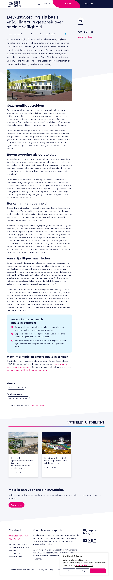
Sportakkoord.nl (37, 405)
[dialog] (84, 564)
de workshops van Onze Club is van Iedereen (27, 370)
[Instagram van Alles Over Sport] (85, 540)
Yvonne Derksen (85, 37)
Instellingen (69, 571)
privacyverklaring (82, 565)
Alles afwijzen (82, 571)
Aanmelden (16, 505)
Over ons (89, 4)
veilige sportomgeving (18, 398)
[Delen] (81, 20)
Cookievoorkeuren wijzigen (22, 570)
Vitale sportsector (16, 388)
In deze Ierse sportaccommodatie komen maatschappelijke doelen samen (22, 463)
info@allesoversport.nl (18, 536)
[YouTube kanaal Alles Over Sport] (90, 540)
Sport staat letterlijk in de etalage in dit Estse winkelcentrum (55, 460)
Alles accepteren (97, 571)
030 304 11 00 (14, 539)
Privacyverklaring (45, 570)
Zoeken (46, 4)
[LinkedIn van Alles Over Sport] (94, 540)
